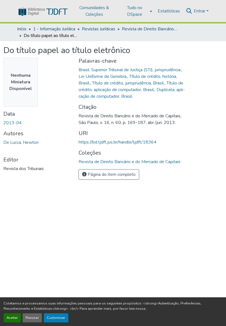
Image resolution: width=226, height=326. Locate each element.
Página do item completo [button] (111, 174)
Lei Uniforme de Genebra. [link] (103, 76)
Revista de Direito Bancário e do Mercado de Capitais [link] (149, 29)
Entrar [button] (200, 11)
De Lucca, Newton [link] (21, 142)
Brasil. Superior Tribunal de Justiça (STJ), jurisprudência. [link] (130, 70)
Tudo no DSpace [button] (134, 11)
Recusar (32, 317)
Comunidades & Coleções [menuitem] (94, 11)
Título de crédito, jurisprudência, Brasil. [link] (128, 83)
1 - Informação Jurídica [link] (54, 29)
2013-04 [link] (12, 123)
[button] (42, 11)
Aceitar (12, 317)
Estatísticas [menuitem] (169, 11)
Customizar (56, 317)
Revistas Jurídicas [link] (98, 29)
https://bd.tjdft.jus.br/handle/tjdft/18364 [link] (118, 142)
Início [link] (21, 29)
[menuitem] (136, 11)
